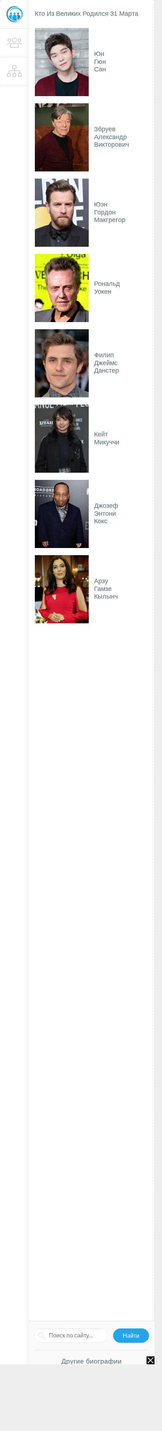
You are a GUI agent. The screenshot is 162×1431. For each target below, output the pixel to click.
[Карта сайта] (14, 71)
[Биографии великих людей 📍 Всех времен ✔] (14, 14)
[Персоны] (14, 43)
